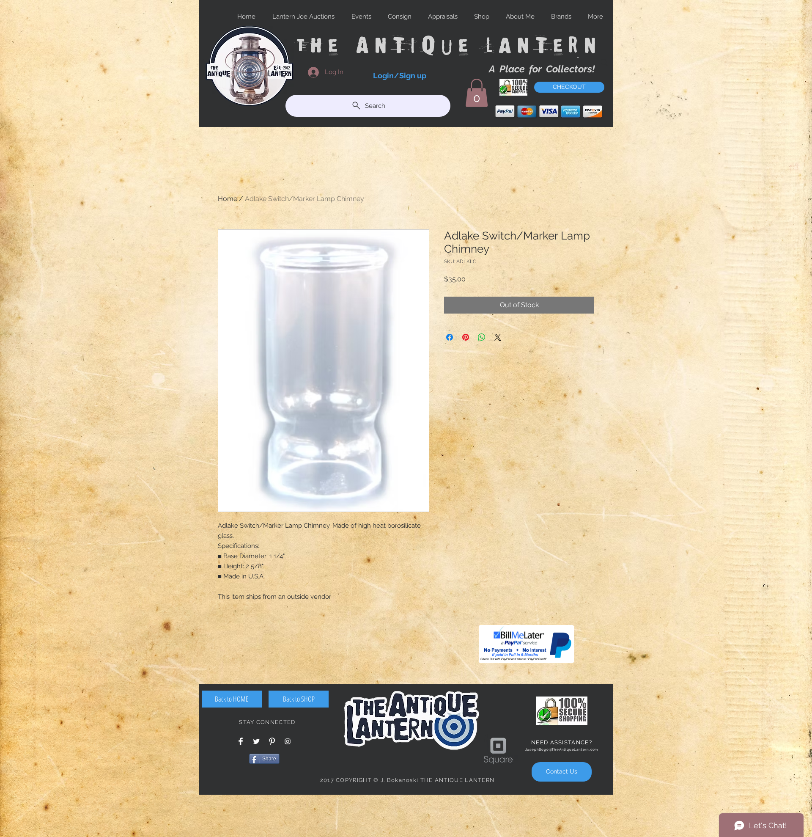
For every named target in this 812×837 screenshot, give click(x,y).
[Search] (604, 63)
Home (227, 199)
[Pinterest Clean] (272, 741)
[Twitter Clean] (256, 741)
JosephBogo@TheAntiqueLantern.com (561, 749)
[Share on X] (498, 337)
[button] (476, 93)
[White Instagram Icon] (287, 741)
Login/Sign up (399, 75)
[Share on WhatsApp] (482, 337)
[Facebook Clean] (240, 741)
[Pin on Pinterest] (466, 337)
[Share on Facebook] (449, 337)
